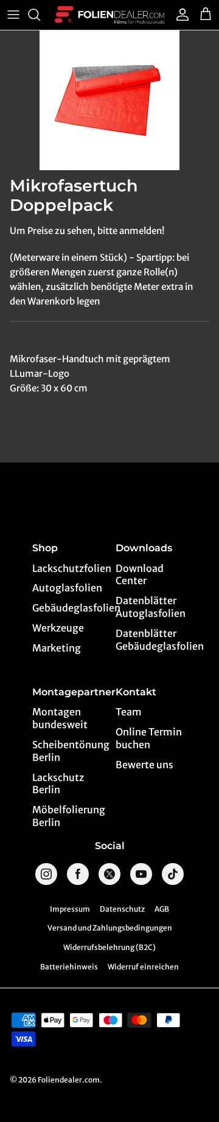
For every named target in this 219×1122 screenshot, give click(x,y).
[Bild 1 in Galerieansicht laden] (109, 100)
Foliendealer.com (69, 1079)
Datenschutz (122, 909)
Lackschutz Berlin (58, 783)
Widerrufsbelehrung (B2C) (109, 947)
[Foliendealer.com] (109, 15)
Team (129, 712)
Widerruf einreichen (143, 966)
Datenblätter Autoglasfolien (151, 606)
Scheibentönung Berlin (68, 750)
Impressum (70, 909)
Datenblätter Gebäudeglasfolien (151, 639)
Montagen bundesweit (60, 718)
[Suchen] (40, 14)
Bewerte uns (144, 765)
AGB (162, 909)
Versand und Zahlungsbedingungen (109, 927)
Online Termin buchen (149, 738)
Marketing (56, 648)
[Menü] (13, 14)
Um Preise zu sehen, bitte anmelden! (87, 230)
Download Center (140, 574)
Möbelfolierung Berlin (68, 816)
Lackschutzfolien (68, 568)
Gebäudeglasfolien (68, 608)
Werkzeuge (58, 628)
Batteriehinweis (69, 966)
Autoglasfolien (67, 588)
